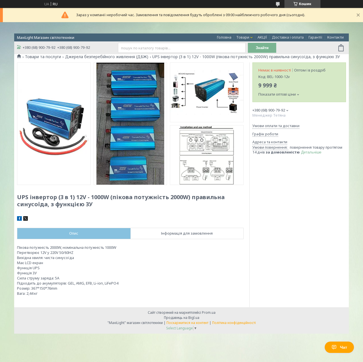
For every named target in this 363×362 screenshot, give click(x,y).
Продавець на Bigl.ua (181, 317)
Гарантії (315, 37)
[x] (25, 219)
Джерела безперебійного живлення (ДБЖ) (106, 56)
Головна (224, 37)
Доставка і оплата (288, 37)
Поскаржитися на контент (187, 322)
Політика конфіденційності (234, 322)
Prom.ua (209, 312)
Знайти (262, 48)
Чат (343, 347)
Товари (242, 37)
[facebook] (19, 219)
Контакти (335, 37)
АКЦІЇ (262, 37)
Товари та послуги (43, 56)
